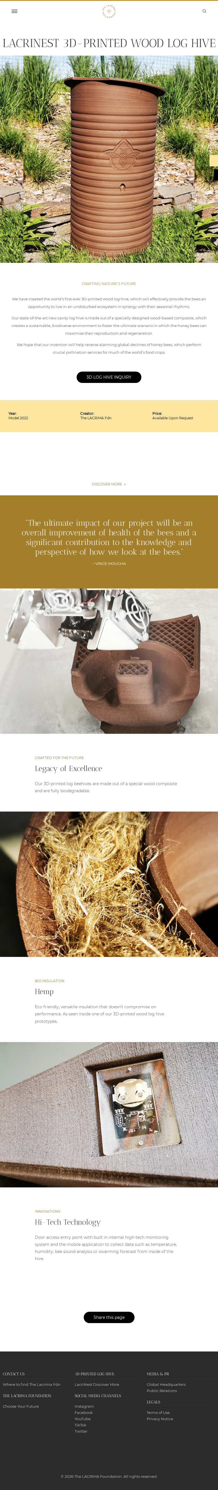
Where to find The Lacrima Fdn (31, 1384)
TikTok (80, 1425)
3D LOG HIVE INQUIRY (109, 377)
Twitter (81, 1431)
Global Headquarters (166, 1384)
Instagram (84, 1406)
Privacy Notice (160, 1418)
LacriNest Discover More (97, 1384)
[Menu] (14, 11)
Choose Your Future (21, 1406)
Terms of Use (158, 1412)
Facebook (84, 1412)
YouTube (83, 1418)
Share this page (109, 1317)
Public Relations (162, 1390)
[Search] (205, 11)
